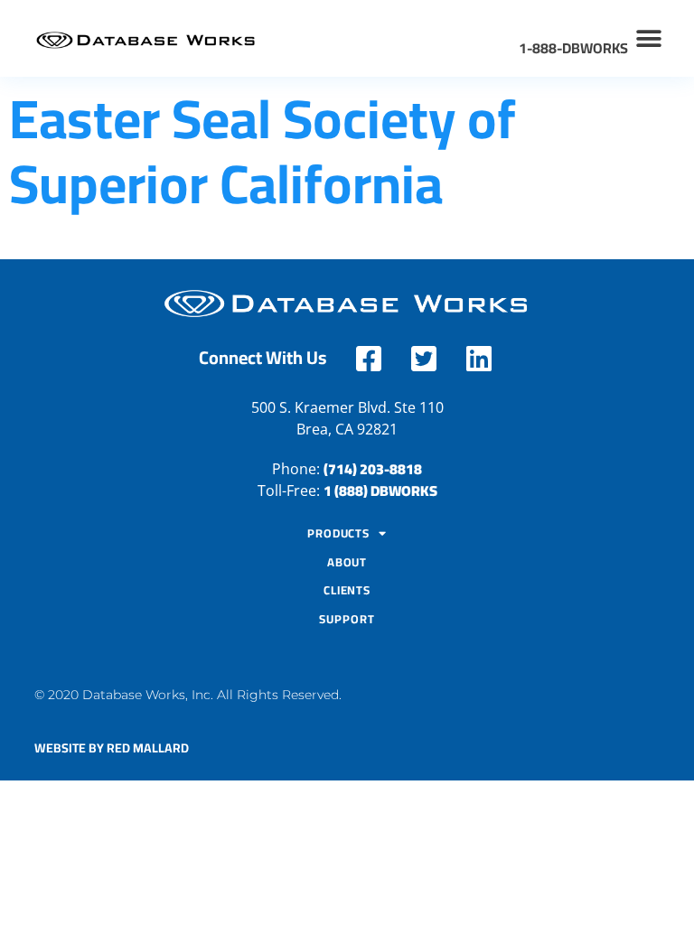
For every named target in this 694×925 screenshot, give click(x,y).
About (347, 562)
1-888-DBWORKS (573, 47)
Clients (347, 590)
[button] (649, 38)
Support (346, 619)
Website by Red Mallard (111, 748)
